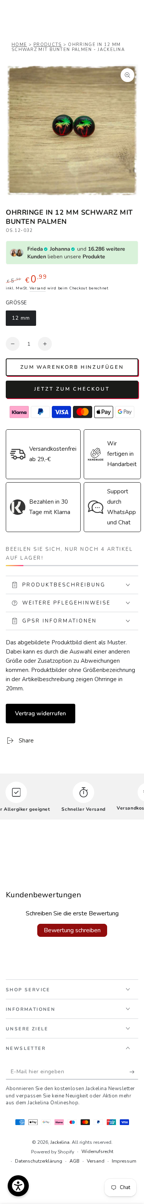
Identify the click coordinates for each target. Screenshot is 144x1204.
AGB (74, 1161)
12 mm (24, 320)
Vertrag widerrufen (40, 713)
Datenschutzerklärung (38, 1161)
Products (47, 45)
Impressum (124, 1161)
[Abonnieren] (133, 1071)
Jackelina (60, 1142)
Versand (38, 288)
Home (19, 45)
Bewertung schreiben (72, 930)
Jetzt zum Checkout (72, 389)
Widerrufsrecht (97, 1151)
